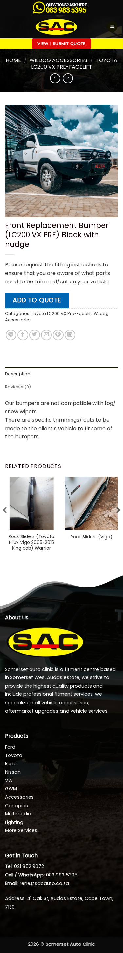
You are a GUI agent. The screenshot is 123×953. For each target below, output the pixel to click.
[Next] (118, 523)
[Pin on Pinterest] (58, 335)
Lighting (14, 822)
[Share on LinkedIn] (70, 335)
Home (13, 60)
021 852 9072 (29, 866)
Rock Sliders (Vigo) (92, 537)
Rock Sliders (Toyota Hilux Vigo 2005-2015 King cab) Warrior (31, 542)
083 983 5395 (62, 875)
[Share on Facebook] (22, 335)
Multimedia (18, 813)
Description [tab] (17, 374)
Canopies (16, 805)
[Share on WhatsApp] (11, 335)
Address (15, 898)
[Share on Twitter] (34, 335)
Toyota (13, 755)
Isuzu (11, 763)
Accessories (19, 797)
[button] (112, 26)
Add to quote (37, 300)
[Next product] (55, 78)
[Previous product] (68, 78)
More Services (21, 830)
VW (9, 780)
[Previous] (5, 523)
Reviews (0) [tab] (18, 387)
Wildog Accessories (58, 60)
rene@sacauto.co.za (44, 883)
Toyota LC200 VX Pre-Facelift (74, 63)
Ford (10, 747)
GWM (11, 788)
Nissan (13, 772)
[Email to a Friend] (46, 335)
